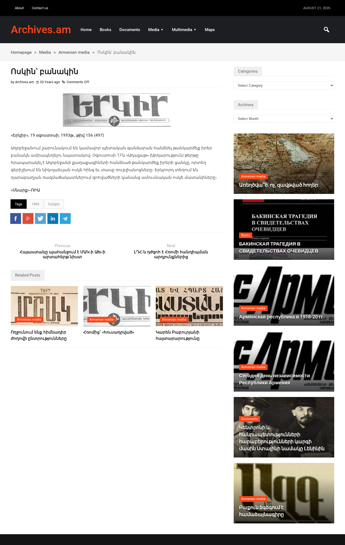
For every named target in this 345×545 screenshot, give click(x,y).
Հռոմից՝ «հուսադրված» (108, 332)
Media (153, 29)
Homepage (21, 52)
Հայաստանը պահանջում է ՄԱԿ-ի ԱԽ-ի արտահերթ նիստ (62, 254)
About (19, 8)
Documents (129, 29)
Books (105, 29)
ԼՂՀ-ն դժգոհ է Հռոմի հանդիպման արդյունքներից (171, 254)
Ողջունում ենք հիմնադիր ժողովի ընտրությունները (39, 335)
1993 (35, 204)
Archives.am (41, 29)
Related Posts (27, 275)
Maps (210, 29)
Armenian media (74, 52)
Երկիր (54, 204)
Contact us (40, 8)
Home (86, 29)
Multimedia (182, 29)
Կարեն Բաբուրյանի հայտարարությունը (178, 335)
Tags (18, 204)
